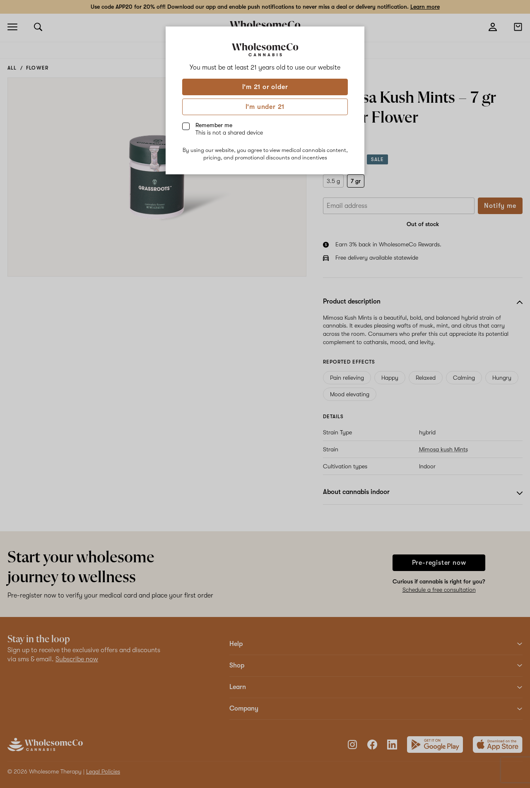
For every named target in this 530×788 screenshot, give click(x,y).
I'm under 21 (265, 107)
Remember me (229, 129)
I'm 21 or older (265, 87)
